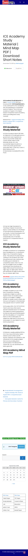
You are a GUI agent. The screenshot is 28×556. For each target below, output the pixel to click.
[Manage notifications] (24, 552)
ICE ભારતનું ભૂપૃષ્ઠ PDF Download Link (12, 356)
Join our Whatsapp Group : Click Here (14, 438)
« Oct (13, 483)
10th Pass (5, 495)
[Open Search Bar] (20, 2)
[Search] (22, 458)
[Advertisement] (14, 19)
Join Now (21, 446)
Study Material (9, 390)
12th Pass (17, 495)
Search (4, 455)
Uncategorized (18, 390)
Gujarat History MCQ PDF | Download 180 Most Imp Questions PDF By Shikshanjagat (14, 278)
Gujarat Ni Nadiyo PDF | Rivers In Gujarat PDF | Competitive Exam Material (13, 121)
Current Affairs (11, 102)
